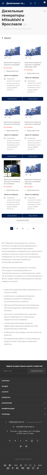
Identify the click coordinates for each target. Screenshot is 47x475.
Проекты (6, 397)
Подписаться (37, 371)
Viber (37, 440)
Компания (7, 403)
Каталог (6, 381)
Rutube (26, 440)
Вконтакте (9, 440)
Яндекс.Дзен (26, 446)
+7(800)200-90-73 (16, 422)
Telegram (15, 440)
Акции (5, 386)
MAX (32, 440)
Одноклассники (20, 440)
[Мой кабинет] (39, 3)
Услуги (5, 392)
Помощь (6, 414)
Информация (8, 408)
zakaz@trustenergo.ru (25, 427)
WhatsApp (20, 446)
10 (33, 228)
